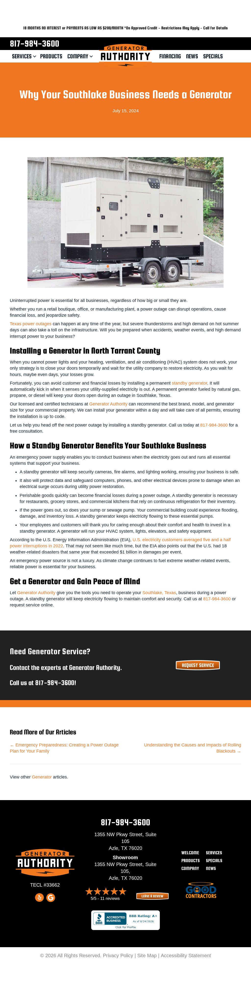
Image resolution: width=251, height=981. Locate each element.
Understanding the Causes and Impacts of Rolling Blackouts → (192, 748)
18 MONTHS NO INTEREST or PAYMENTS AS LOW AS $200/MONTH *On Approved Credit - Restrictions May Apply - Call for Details (125, 28)
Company (77, 56)
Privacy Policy (118, 955)
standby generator (189, 383)
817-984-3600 (34, 43)
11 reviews (110, 898)
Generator (42, 777)
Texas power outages (30, 323)
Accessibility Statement (186, 955)
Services (22, 56)
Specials (213, 56)
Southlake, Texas (159, 592)
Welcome (190, 852)
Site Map (147, 955)
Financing (170, 56)
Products (51, 56)
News (192, 56)
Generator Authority (108, 404)
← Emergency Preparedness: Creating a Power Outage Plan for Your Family (64, 748)
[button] (35, 56)
